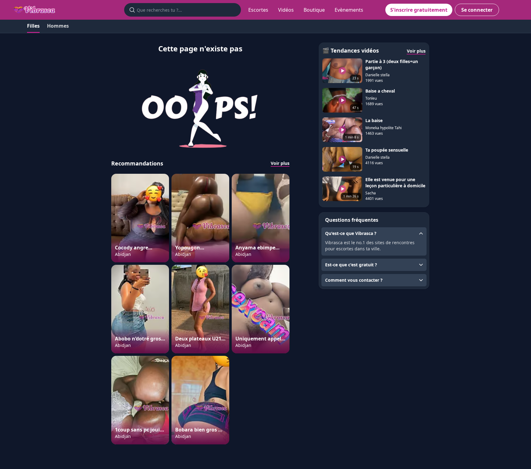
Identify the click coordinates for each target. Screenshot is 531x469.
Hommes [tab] (58, 25)
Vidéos (286, 9)
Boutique (314, 9)
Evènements (349, 9)
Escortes (258, 9)
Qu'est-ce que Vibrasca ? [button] (350, 233)
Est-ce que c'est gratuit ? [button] (351, 265)
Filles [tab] (33, 25)
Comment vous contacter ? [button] (354, 280)
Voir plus (280, 163)
